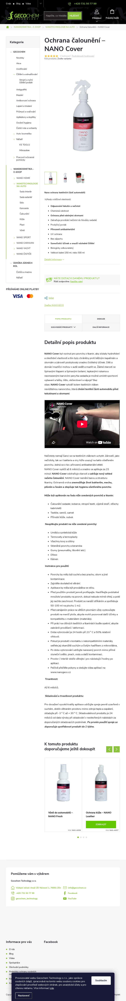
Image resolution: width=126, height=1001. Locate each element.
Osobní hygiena (23, 122)
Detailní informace (53, 259)
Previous (109, 749)
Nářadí (19, 139)
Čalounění (24, 213)
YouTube (72, 898)
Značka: (54, 305)
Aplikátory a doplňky (26, 117)
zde (52, 988)
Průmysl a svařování (25, 111)
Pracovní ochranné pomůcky (25, 158)
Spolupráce (14, 962)
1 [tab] (78, 837)
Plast (22, 224)
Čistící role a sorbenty (26, 128)
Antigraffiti (21, 89)
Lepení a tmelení (24, 106)
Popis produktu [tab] (63, 319)
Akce (18, 63)
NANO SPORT (24, 237)
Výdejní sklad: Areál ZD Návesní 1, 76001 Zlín (38, 887)
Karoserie (24, 208)
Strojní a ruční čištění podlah (26, 81)
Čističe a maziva (24, 272)
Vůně (22, 230)
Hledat (74, 15)
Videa (28, 3)
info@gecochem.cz (77, 887)
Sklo (22, 202)
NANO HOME (23, 178)
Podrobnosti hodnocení (83, 56)
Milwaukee (24, 150)
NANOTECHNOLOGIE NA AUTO (27, 185)
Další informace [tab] (101, 327)
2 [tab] (81, 837)
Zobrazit (101, 824)
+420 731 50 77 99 (25, 893)
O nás (8, 3)
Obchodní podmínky (18, 967)
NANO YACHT (23, 248)
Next (117, 749)
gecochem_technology (26, 898)
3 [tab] (83, 837)
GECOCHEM (19, 51)
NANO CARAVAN (25, 243)
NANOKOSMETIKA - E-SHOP (24, 171)
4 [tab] (86, 837)
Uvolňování (21, 69)
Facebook (72, 893)
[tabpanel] (63, 795)
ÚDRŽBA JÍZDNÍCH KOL (22, 265)
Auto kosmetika (23, 133)
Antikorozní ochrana (26, 100)
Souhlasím (101, 980)
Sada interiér (26, 191)
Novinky (20, 57)
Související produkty (61, 327)
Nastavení (23, 995)
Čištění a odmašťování (26, 74)
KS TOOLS (24, 144)
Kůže (22, 219)
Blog (18, 3)
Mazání (19, 95)
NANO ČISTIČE (24, 253)
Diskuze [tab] (101, 319)
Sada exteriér (26, 197)
